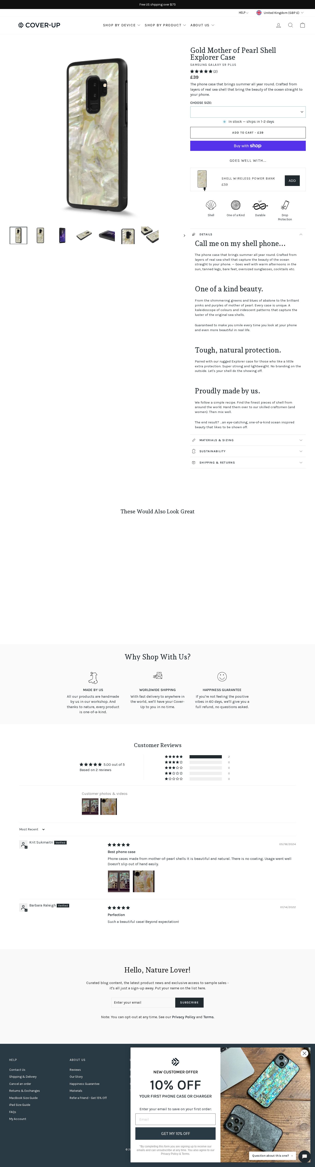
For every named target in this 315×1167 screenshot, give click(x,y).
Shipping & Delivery (22, 1076)
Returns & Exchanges (24, 1090)
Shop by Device (119, 25)
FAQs (12, 1112)
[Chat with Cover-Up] (304, 1156)
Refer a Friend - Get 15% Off (88, 1098)
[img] (119, 845)
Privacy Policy (183, 1017)
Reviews (75, 1069)
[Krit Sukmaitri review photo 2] (144, 881)
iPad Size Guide (19, 1105)
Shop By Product (163, 25)
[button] (201, 71)
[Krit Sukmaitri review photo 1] (119, 881)
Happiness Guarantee (84, 1084)
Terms (208, 1017)
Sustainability (212, 451)
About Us (200, 25)
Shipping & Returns (217, 462)
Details (206, 234)
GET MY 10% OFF (175, 1133)
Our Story (76, 1076)
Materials (76, 1090)
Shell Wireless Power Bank (248, 178)
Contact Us (17, 1069)
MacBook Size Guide (23, 1098)
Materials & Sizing (216, 440)
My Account (17, 1119)
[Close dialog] (304, 1053)
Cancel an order (20, 1084)
